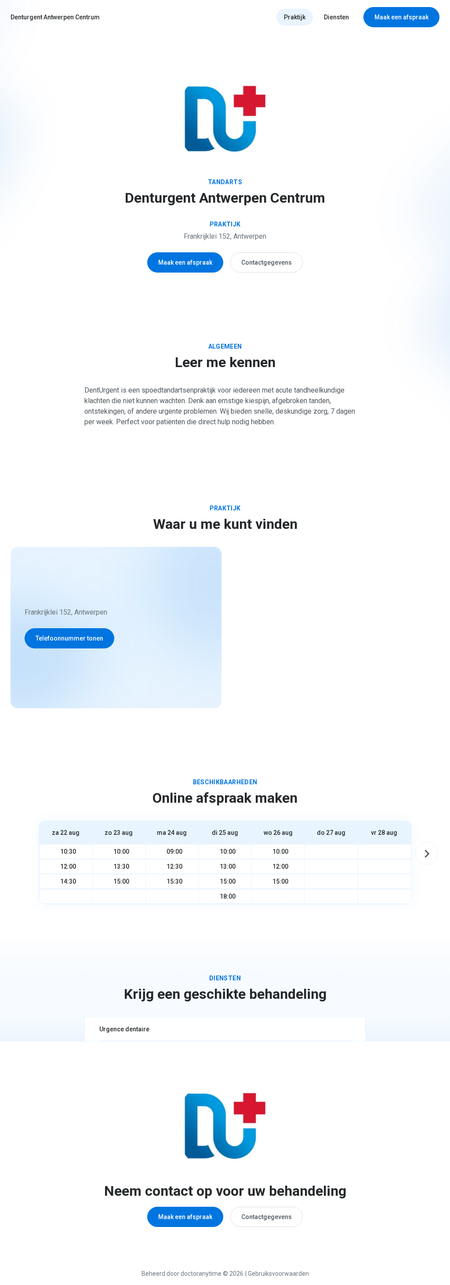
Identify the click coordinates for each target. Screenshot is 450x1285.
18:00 (228, 896)
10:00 (121, 851)
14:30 (68, 881)
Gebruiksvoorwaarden (278, 1273)
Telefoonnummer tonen (69, 638)
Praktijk (294, 17)
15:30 (174, 881)
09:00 (174, 851)
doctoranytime (201, 1273)
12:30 (174, 866)
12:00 (68, 866)
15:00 (121, 881)
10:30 (68, 851)
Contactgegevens (266, 262)
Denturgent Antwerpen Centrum (55, 17)
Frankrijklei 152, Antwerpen (225, 236)
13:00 (228, 866)
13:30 (121, 866)
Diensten (336, 17)
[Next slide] (426, 853)
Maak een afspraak (401, 17)
